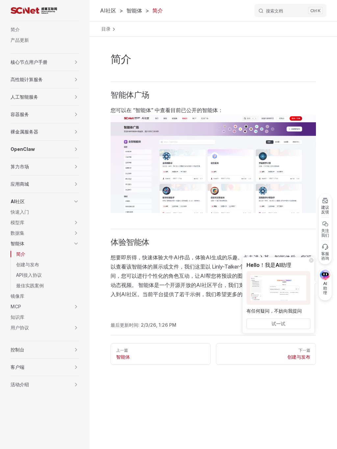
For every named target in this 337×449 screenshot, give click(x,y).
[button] (76, 62)
